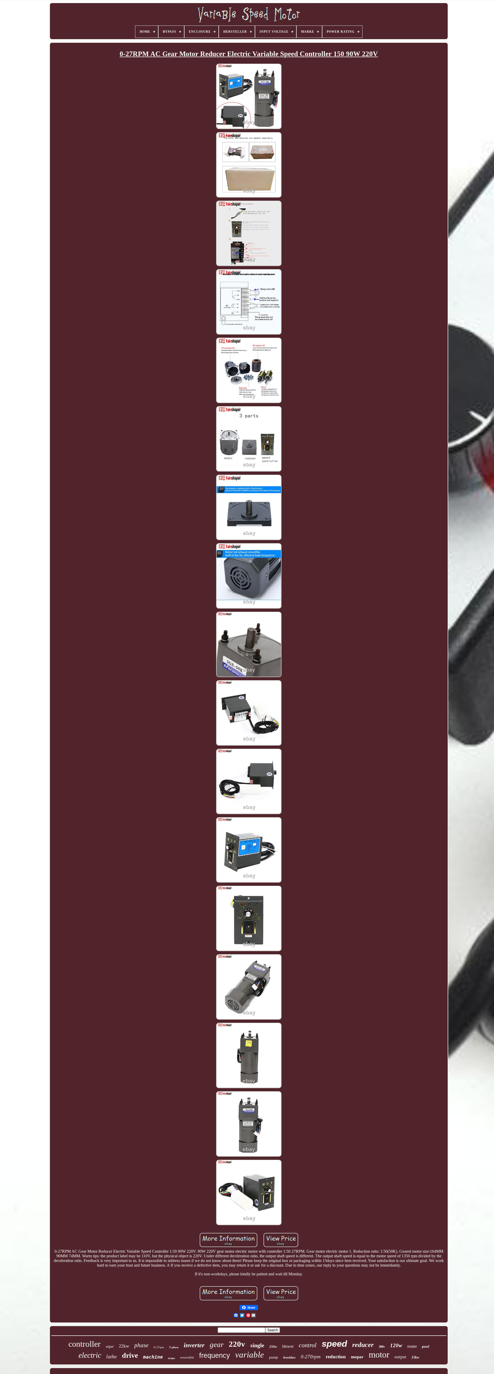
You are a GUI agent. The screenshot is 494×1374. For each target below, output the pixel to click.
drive (130, 1355)
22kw (124, 1346)
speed (334, 1343)
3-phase (174, 1347)
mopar (357, 1356)
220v (237, 1344)
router (412, 1346)
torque (171, 1358)
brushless (289, 1357)
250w (273, 1347)
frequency (214, 1355)
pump (273, 1357)
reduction (336, 1356)
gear (217, 1344)
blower (288, 1346)
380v (382, 1347)
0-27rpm (159, 1347)
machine (153, 1357)
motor (379, 1354)
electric (89, 1355)
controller (84, 1344)
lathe (111, 1356)
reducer (363, 1345)
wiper (110, 1347)
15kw (415, 1357)
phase (141, 1345)
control (307, 1345)
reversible (187, 1357)
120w (396, 1345)
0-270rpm (311, 1356)
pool (425, 1346)
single (257, 1345)
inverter (194, 1345)
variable (249, 1354)
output (400, 1356)
